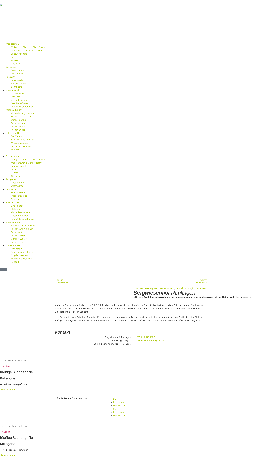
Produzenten (12, 43)
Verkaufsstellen (13, 90)
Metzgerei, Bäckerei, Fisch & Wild (28, 47)
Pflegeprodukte (19, 83)
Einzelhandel (17, 93)
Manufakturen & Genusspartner (27, 50)
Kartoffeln (169, 288)
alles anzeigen (7, 389)
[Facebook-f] (170, 400)
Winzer (14, 60)
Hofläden (15, 96)
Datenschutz (119, 405)
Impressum (118, 402)
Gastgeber (11, 67)
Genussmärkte (18, 119)
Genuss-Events (19, 126)
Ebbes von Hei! (13, 133)
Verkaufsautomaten (21, 100)
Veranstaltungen (14, 109)
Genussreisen (18, 123)
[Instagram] (162, 400)
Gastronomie (17, 70)
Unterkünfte (17, 73)
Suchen (6, 366)
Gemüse (158, 288)
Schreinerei (17, 86)
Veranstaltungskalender (23, 113)
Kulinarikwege (18, 129)
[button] (132, 152)
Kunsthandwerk (19, 80)
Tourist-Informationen (22, 106)
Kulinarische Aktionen (22, 116)
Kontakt (15, 149)
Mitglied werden (19, 143)
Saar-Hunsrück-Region (22, 139)
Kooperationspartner (21, 146)
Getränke (15, 63)
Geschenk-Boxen (19, 103)
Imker (14, 57)
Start (115, 398)
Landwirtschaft (19, 53)
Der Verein (16, 136)
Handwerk (11, 76)
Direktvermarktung (143, 288)
